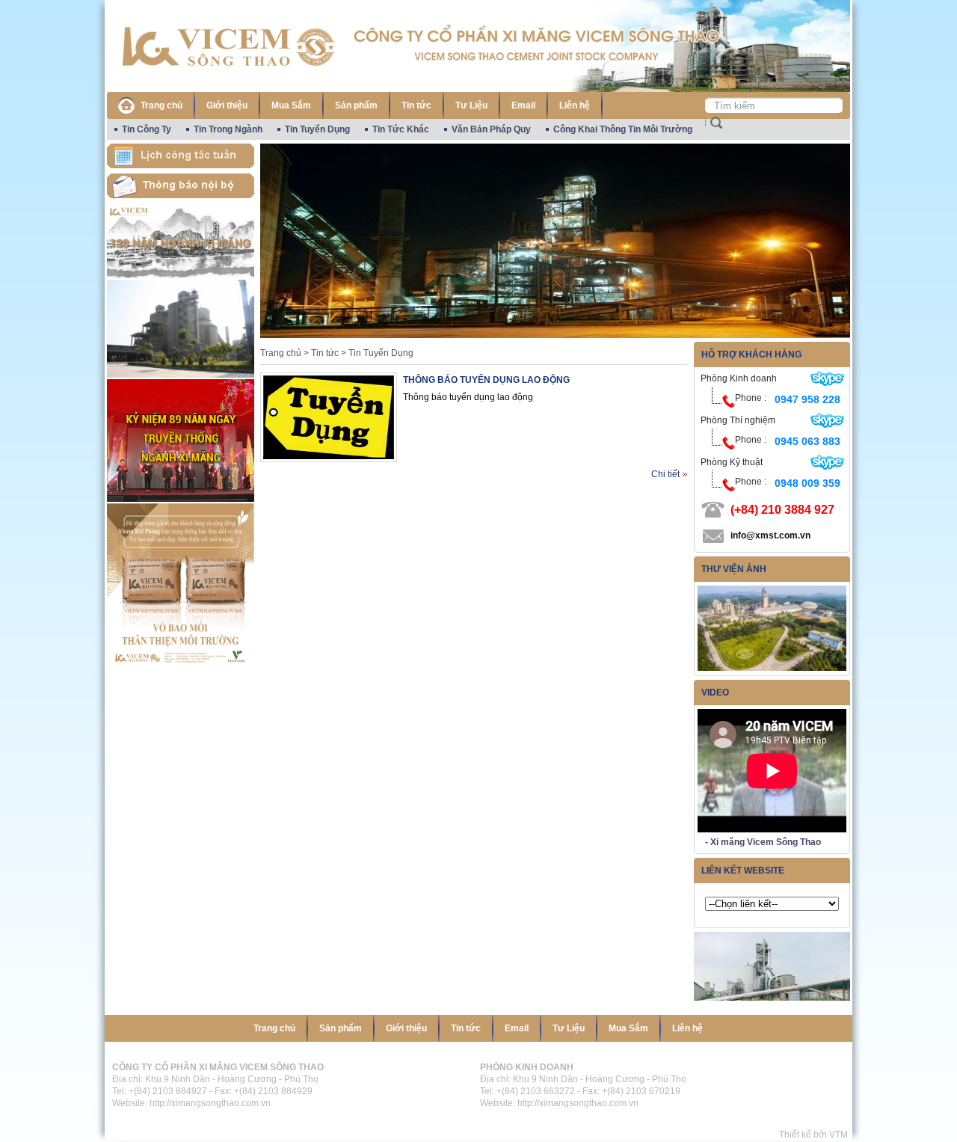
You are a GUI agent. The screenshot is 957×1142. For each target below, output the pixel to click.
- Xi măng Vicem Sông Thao (763, 842)
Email (523, 105)
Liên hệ (574, 105)
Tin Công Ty (146, 129)
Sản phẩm (356, 105)
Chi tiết (665, 474)
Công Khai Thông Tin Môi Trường (622, 129)
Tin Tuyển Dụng (317, 129)
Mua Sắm (291, 105)
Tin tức (416, 105)
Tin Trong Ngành (228, 129)
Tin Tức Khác (400, 129)
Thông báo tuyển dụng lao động (486, 380)
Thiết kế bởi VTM (815, 1134)
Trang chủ (161, 105)
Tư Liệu (471, 105)
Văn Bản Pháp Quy (491, 129)
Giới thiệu (226, 105)
